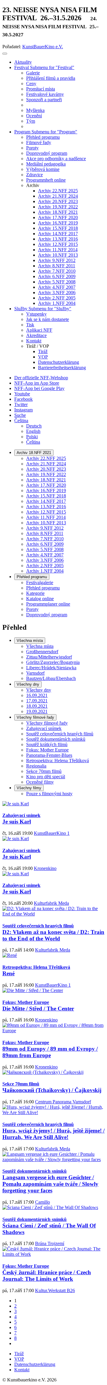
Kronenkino (45, 868)
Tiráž (19, 1353)
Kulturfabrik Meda (51, 903)
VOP (19, 1358)
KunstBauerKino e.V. (42, 46)
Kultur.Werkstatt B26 (55, 1290)
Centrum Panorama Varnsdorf (63, 1101)
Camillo (42, 1202)
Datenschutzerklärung (34, 1364)
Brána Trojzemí (49, 1243)
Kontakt (21, 1369)
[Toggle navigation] (4, 53)
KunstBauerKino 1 (52, 833)
